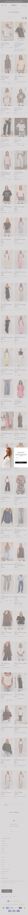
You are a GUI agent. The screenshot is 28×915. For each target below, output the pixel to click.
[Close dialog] (27, 448)
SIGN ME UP (21, 462)
